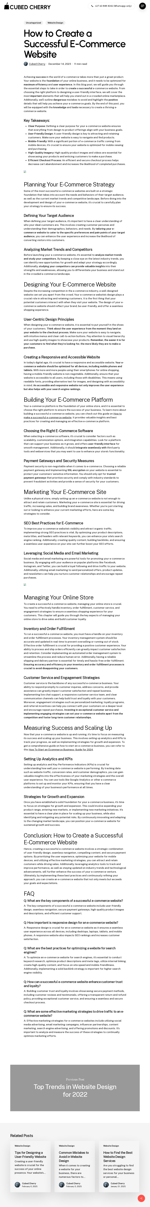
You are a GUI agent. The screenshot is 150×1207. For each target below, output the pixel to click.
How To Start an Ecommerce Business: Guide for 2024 (61, 749)
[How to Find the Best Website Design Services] (119, 1166)
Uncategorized (33, 23)
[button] (142, 5)
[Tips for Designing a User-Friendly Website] (30, 1166)
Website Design (55, 23)
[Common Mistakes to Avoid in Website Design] (74, 1166)
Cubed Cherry (37, 63)
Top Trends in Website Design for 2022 (75, 1088)
